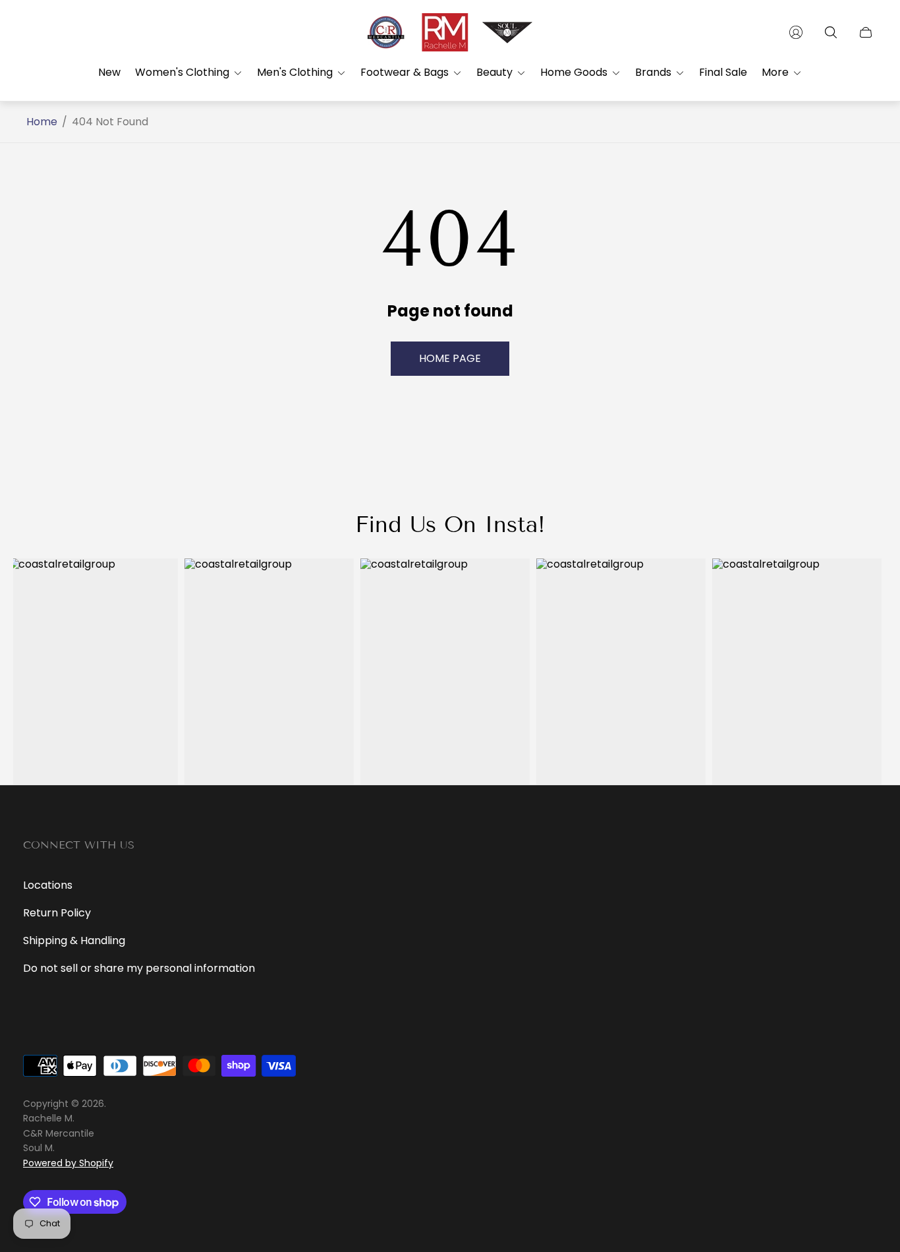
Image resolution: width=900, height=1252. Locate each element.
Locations (47, 885)
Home (41, 122)
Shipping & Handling (74, 940)
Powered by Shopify (68, 1163)
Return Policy (57, 912)
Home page (450, 358)
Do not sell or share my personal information (139, 968)
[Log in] (795, 32)
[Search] (830, 32)
